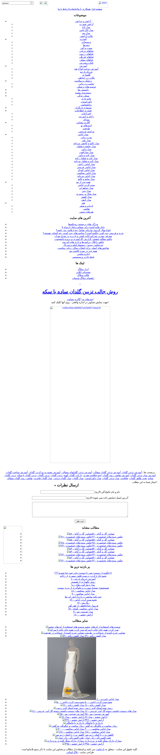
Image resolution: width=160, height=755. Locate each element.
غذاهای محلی (86, 60)
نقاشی (86, 209)
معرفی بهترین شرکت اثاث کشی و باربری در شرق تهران (83, 236)
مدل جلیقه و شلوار (86, 146)
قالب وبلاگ (83, 275)
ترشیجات (86, 42)
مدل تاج (86, 27)
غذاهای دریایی (86, 51)
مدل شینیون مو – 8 (83, 611)
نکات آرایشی (86, 36)
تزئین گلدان (56, 475)
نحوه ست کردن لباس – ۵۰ (98, 702)
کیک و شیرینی (86, 63)
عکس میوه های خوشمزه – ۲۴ (107, 545)
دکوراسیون (86, 101)
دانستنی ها (83, 89)
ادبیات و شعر (86, 206)
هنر (83, 203)
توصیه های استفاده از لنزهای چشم (102, 627)
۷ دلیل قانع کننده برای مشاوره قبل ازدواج (83, 227)
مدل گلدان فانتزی (43, 478)
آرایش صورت (86, 24)
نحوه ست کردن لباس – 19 (83, 599)
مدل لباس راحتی (86, 164)
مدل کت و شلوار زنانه (86, 158)
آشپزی (83, 39)
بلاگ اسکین (72, 752)
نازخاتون (100, 749)
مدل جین (86, 191)
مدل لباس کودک (86, 170)
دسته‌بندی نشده (83, 92)
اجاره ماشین (83, 254)
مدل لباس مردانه (86, 176)
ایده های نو (86, 125)
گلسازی (86, 75)
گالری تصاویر (83, 122)
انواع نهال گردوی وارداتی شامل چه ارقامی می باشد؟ (83, 230)
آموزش (83, 66)
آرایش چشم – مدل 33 (95, 717)
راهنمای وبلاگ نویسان (83, 278)
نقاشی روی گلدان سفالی (19, 478)
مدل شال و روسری (86, 194)
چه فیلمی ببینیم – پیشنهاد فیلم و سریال (83, 245)
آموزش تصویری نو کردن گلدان (44, 472)
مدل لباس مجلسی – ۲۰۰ (97, 729)
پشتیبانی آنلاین (83, 272)
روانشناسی (86, 104)
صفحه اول (96, 9)
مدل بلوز (86, 140)
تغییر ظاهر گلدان (138, 478)
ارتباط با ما (63, 9)
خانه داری (86, 98)
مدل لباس (83, 134)
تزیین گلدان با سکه (27, 475)
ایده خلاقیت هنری (92, 475)
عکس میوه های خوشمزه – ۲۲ (107, 560)
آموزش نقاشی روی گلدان (116, 475)
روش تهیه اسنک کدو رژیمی (98, 708)
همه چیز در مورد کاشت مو (83, 251)
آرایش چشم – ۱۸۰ (83, 614)
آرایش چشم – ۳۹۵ (94, 743)
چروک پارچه (86, 72)
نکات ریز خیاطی (86, 77)
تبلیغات (73, 9)
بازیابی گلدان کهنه (73, 475)
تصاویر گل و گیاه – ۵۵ (103, 539)
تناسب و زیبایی (86, 83)
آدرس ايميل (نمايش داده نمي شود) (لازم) (107, 497)
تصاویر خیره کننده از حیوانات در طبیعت (104, 632)
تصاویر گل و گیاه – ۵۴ (103, 548)
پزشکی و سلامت (83, 80)
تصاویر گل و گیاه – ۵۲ (103, 557)
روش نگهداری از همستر (83, 582)
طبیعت (86, 128)
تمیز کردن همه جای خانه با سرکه (101, 630)
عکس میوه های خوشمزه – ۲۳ (107, 554)
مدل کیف (86, 200)
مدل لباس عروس (86, 167)
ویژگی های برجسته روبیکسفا (83, 224)
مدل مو (86, 33)
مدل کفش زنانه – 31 (95, 705)
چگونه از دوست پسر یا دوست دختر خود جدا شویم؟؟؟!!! (83, 573)
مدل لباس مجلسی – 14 (83, 590)
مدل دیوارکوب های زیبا (83, 585)
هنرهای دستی (86, 211)
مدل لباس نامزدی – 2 (107, 699)
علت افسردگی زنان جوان (97, 738)
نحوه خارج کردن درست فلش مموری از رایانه (83, 576)
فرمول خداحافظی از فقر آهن (83, 605)
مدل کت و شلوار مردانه (86, 161)
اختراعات (86, 113)
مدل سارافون (86, 152)
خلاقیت (124, 478)
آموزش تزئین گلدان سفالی (107, 472)
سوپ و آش (86, 48)
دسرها (86, 45)
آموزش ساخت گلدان (17, 472)
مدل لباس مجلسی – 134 (97, 732)
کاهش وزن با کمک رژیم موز (99, 735)
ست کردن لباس (86, 185)
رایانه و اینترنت (86, 116)
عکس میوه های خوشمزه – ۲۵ (107, 542)
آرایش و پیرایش (83, 21)
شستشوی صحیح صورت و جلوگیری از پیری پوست (83, 588)
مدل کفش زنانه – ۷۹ (95, 635)
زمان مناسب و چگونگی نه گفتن (100, 726)
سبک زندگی (83, 95)
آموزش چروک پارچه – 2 (83, 579)
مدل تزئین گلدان (110, 478)
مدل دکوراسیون (93, 478)
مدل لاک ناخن (86, 30)
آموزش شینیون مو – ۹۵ (96, 714)
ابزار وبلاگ (83, 269)
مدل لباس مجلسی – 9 (83, 593)
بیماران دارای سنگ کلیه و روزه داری (103, 740)
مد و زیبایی (86, 137)
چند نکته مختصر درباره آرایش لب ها (83, 596)
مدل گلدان (77, 478)
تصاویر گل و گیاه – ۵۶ (103, 533)
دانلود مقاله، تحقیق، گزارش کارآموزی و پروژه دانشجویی (83, 239)
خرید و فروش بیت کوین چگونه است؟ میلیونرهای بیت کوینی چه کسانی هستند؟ (83, 233)
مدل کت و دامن (86, 155)
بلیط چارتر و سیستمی (83, 257)
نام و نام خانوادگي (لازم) (107, 492)
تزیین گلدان (44, 475)
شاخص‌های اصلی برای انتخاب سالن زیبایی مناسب (83, 248)
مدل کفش (86, 197)
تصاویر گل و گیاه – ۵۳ (103, 551)
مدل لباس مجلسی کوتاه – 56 (83, 608)
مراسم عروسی (86, 131)
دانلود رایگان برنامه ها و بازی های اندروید (83, 242)
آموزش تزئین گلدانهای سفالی (77, 472)
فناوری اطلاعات (83, 110)
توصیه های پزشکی (86, 86)
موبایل (86, 119)
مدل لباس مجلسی (86, 173)
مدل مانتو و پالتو (86, 179)
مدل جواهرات (86, 188)
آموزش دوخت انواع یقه (86, 69)
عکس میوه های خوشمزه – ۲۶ (107, 536)
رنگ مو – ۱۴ (83, 602)
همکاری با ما (83, 9)
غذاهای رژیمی (86, 54)
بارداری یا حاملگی (93, 723)
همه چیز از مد (83, 182)
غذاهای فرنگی (86, 57)
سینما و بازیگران (83, 107)
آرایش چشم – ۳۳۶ (94, 720)
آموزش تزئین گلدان (132, 472)
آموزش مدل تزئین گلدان (143, 475)
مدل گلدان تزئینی (62, 478)
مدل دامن (86, 149)
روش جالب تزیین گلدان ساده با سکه (80, 291)
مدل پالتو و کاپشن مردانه (86, 143)
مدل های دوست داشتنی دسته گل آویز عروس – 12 (110, 711)
